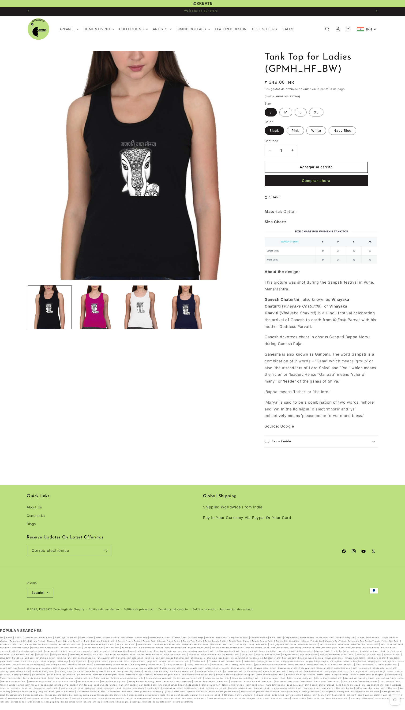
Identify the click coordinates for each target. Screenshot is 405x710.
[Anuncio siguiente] (376, 11)
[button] (69, 29)
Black (274, 130)
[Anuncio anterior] (28, 11)
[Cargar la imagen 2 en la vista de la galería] (95, 307)
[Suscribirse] (106, 550)
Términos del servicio (173, 609)
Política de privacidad (139, 609)
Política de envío (203, 609)
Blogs (31, 524)
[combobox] (366, 29)
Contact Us (36, 516)
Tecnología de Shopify (68, 609)
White (316, 130)
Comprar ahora (316, 180)
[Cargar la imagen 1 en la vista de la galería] (49, 307)
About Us (34, 507)
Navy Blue (342, 130)
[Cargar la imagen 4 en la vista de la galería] (186, 307)
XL (316, 112)
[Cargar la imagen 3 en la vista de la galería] (141, 307)
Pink (295, 130)
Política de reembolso (104, 609)
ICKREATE (46, 609)
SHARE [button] (275, 197)
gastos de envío (282, 89)
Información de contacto (237, 609)
